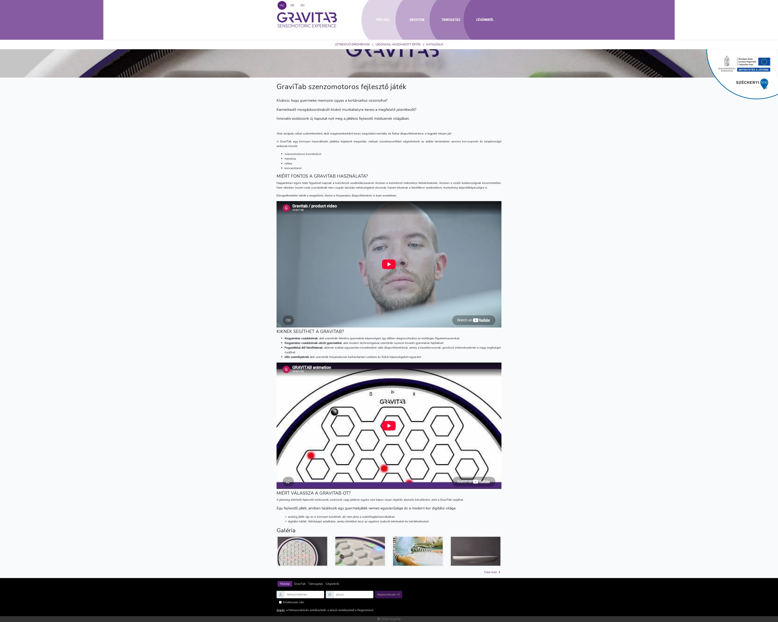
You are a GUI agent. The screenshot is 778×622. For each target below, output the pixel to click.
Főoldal (383, 20)
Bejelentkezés (387, 594)
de (292, 5)
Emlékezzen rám (293, 602)
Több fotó (491, 572)
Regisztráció (365, 610)
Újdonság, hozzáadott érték (398, 44)
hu (282, 5)
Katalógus (434, 44)
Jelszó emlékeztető (342, 610)
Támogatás (450, 20)
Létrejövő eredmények (352, 44)
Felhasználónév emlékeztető (307, 610)
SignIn (281, 610)
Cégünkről (485, 20)
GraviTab (416, 20)
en (302, 5)
